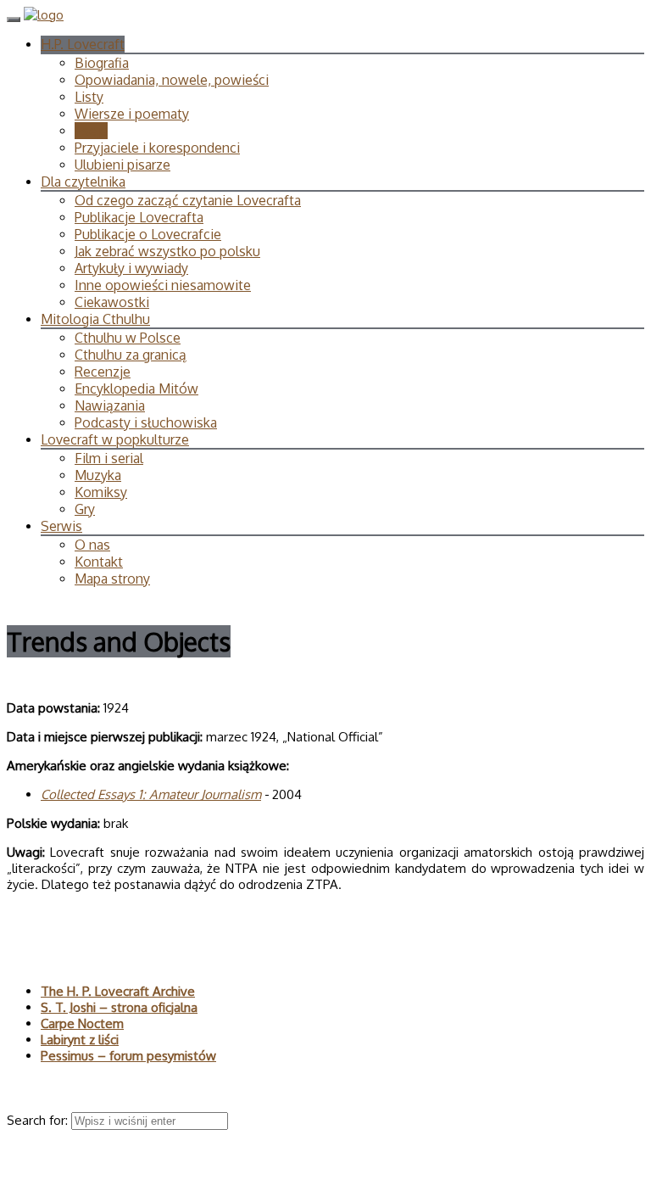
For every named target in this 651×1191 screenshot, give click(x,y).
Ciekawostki (112, 302)
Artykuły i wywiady (131, 268)
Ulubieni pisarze (122, 164)
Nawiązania (110, 405)
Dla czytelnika (83, 181)
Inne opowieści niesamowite (163, 285)
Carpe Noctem (82, 1023)
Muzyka (98, 475)
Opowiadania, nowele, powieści (172, 79)
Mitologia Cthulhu (95, 318)
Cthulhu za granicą (130, 354)
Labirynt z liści (80, 1040)
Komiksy (101, 492)
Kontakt (99, 561)
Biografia (102, 62)
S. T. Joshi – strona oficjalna (119, 1007)
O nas (92, 544)
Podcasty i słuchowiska (146, 422)
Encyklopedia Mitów (136, 388)
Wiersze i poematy (132, 113)
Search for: (39, 1120)
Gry (85, 508)
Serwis (61, 525)
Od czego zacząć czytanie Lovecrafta (188, 200)
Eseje (91, 130)
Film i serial (109, 458)
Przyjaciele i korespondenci (157, 147)
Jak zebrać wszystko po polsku (167, 251)
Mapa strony (112, 578)
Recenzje (103, 371)
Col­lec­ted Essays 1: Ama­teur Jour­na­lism (151, 794)
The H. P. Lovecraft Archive (118, 991)
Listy (89, 96)
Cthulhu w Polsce (128, 337)
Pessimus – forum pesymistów (128, 1056)
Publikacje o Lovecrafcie (148, 234)
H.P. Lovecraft (83, 44)
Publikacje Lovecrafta (139, 217)
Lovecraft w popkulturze (115, 439)
